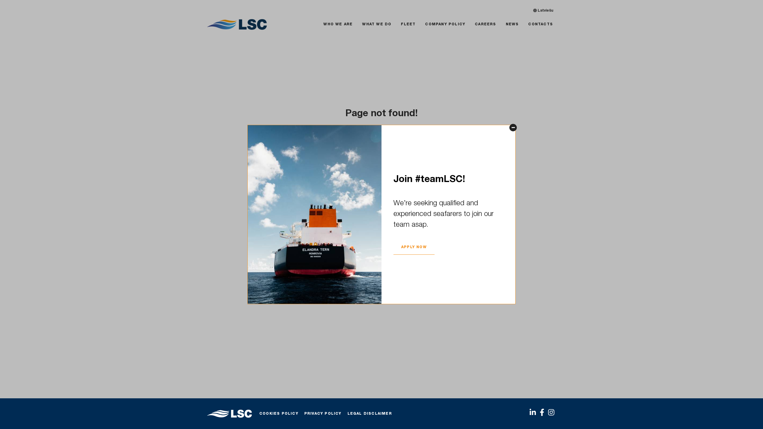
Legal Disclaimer (370, 414)
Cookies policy (278, 414)
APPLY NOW (414, 247)
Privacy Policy (323, 414)
